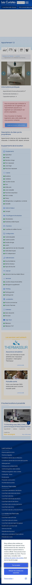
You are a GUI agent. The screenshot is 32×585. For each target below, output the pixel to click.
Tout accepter (16, 565)
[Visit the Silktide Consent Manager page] (26, 578)
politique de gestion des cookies (14, 558)
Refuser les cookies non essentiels (16, 572)
